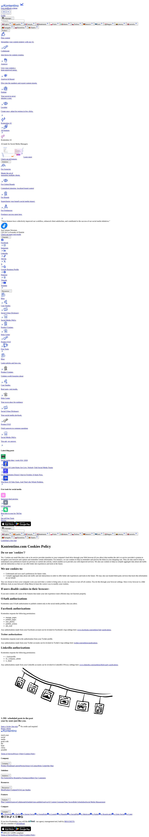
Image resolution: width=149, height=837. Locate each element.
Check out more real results (11, 234)
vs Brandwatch (106, 814)
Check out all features (9, 159)
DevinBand (20, 824)
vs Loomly (53, 814)
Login (3, 16)
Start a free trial (11, 541)
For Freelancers (24, 778)
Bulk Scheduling (79, 802)
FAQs (19, 790)
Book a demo (12, 8)
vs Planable (63, 814)
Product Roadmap (7, 766)
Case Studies (26, 790)
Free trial (4, 8)
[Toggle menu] (6, 12)
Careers (17, 766)
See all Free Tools (7, 518)
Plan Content (5, 802)
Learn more (28, 157)
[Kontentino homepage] (13, 6)
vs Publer (95, 814)
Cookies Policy (29, 754)
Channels (5, 237)
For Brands (15, 778)
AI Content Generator (56, 802)
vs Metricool (85, 814)
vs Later (129, 814)
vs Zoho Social (119, 814)
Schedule (28, 802)
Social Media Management (95, 802)
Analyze (45, 802)
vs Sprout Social (29, 814)
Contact (35, 766)
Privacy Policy (18, 754)
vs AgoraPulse (41, 814)
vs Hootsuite (7, 814)
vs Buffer (17, 814)
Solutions (5, 162)
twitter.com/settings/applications (85, 643)
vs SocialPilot (74, 814)
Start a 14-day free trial (9, 726)
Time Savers (68, 802)
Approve (13, 802)
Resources (5, 291)
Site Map (50, 766)
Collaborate (21, 802)
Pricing (3, 520)
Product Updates (11, 790)
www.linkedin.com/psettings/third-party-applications (99, 665)
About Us (28, 766)
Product (4, 30)
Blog (3, 790)
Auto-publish (37, 802)
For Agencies (6, 778)
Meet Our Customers (38, 778)
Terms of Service (7, 754)
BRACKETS (69, 821)
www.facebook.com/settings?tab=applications (94, 630)
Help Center (42, 766)
